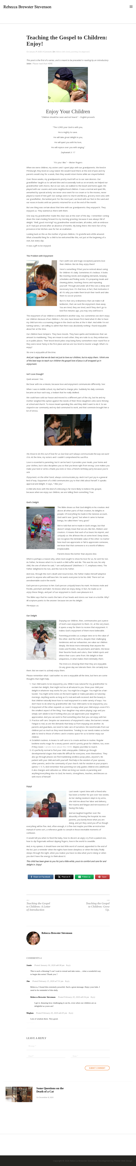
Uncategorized (83, 52)
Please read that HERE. (42, 63)
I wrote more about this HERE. (58, 746)
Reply (68, 965)
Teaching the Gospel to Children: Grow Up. (98, 906)
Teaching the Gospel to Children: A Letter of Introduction (38, 906)
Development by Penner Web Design (115, 1160)
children (58, 52)
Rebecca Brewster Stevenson (57, 933)
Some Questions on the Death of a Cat (50, 1090)
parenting (74, 52)
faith (63, 52)
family (68, 52)
